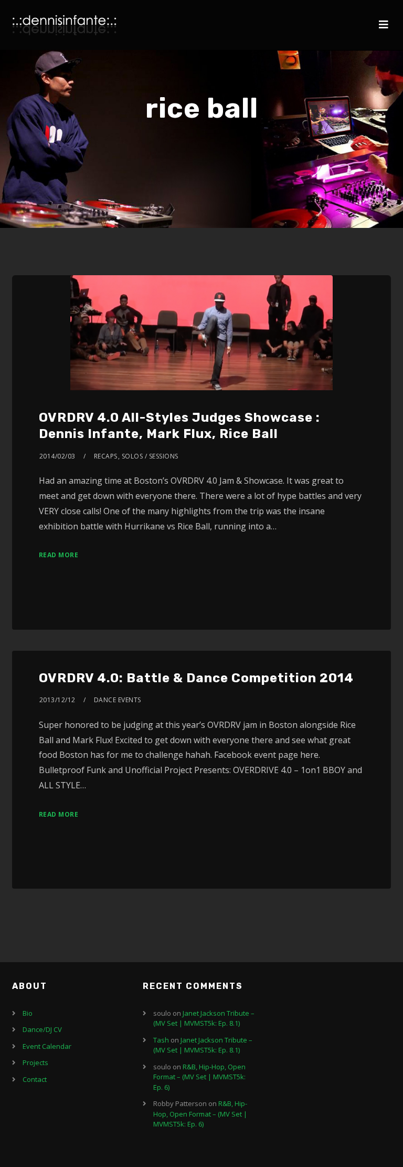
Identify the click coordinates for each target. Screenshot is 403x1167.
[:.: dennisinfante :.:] (64, 25)
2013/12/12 (57, 699)
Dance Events (117, 699)
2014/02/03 (57, 456)
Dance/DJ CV (42, 1029)
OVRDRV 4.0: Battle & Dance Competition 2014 (196, 678)
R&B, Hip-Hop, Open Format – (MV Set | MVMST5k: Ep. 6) (199, 1077)
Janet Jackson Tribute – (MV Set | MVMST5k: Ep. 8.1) (203, 1018)
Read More (59, 554)
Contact (35, 1079)
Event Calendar (47, 1046)
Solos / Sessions (150, 456)
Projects (35, 1062)
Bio (28, 1013)
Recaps (106, 456)
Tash (161, 1040)
